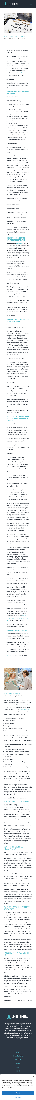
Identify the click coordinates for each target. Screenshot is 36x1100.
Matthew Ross (9, 38)
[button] (33, 1077)
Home (18, 1052)
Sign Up (18, 1071)
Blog (18, 1067)
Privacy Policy (18, 1097)
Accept (18, 1093)
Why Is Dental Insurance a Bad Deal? (15, 36)
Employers (18, 1059)
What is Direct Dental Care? (12, 694)
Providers (18, 1063)
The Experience (18, 1056)
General (23, 38)
